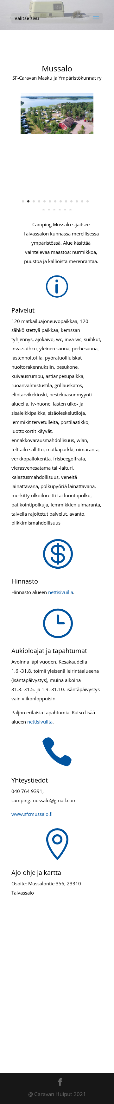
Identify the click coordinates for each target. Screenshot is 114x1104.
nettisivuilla (60, 592)
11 (77, 201)
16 (54, 210)
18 (65, 210)
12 (82, 201)
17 (60, 210)
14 (43, 210)
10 (71, 201)
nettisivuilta (40, 721)
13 (87, 201)
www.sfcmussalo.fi (32, 814)
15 (49, 210)
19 (70, 210)
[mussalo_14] (57, 132)
